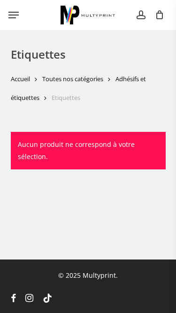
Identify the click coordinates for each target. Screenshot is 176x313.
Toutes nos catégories (72, 79)
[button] (13, 15)
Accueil (20, 79)
